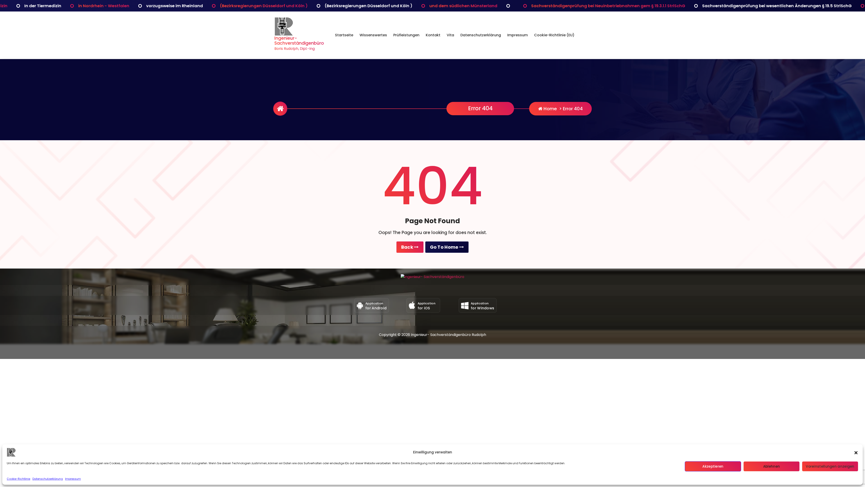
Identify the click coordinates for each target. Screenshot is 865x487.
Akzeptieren (712, 466)
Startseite (344, 35)
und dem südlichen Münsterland (360, 6)
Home (549, 109)
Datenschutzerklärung (47, 479)
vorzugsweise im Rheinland (70, 6)
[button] (856, 452)
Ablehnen (771, 466)
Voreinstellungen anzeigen (830, 466)
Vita (450, 35)
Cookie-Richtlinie (18, 479)
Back (407, 247)
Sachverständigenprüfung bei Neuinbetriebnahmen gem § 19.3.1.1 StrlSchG (504, 6)
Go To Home (444, 247)
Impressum (73, 479)
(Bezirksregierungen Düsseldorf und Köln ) (160, 6)
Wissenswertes (373, 35)
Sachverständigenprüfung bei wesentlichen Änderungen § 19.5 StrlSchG (673, 6)
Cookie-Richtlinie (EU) (554, 35)
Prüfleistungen (406, 35)
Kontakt (433, 35)
